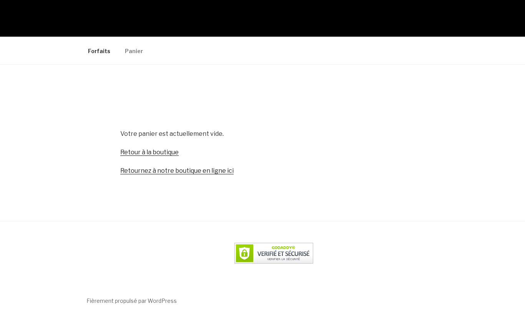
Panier (134, 51)
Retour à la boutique (149, 152)
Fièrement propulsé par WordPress (131, 300)
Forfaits (99, 51)
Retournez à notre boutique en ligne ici (177, 170)
